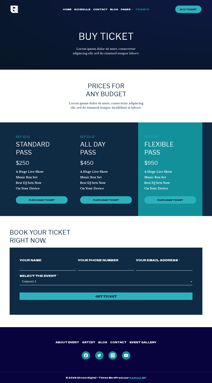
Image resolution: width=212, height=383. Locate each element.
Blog (114, 9)
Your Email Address (158, 260)
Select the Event (39, 276)
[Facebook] (86, 355)
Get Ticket (106, 296)
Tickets (142, 9)
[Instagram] (112, 355)
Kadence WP (137, 377)
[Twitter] (99, 355)
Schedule (82, 9)
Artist (88, 342)
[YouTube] (126, 355)
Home (67, 9)
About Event (67, 342)
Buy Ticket (188, 9)
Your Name (30, 260)
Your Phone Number (98, 260)
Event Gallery (143, 342)
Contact (100, 9)
